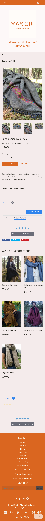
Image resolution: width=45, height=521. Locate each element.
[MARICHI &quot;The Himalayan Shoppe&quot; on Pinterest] (24, 499)
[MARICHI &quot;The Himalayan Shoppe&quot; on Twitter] (16, 499)
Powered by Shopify (21, 508)
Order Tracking (22, 462)
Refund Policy (22, 459)
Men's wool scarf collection (18, 55)
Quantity (5, 154)
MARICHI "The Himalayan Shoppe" (24, 505)
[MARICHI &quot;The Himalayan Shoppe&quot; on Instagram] (27, 499)
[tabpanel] (22, 231)
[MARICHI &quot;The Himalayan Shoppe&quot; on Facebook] (20, 499)
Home (3, 55)
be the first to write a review (22, 234)
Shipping (22, 455)
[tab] (7, 218)
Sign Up (39, 488)
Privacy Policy (22, 465)
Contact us (22, 452)
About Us (22, 446)
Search (22, 442)
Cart (41, 3)
